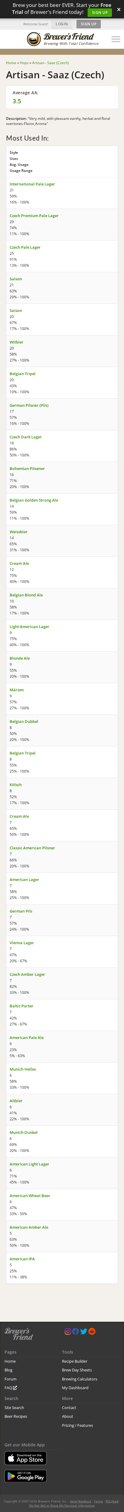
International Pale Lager (32, 184)
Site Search (14, 1407)
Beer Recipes (16, 1416)
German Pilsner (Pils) (29, 405)
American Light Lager (29, 1164)
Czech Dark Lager (26, 437)
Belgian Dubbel (24, 721)
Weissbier (19, 531)
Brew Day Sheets (77, 1370)
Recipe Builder (74, 1361)
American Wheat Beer (30, 1195)
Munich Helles (23, 1069)
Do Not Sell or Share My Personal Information (62, 1505)
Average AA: (26, 92)
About (67, 1416)
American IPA (22, 1259)
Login (62, 23)
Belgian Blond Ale (26, 595)
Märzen (17, 689)
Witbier (16, 342)
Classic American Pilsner (32, 848)
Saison (16, 279)
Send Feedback (80, 1501)
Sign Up (100, 12)
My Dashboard (75, 1387)
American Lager (24, 879)
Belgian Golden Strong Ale (34, 500)
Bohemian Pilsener (27, 468)
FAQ (9, 1387)
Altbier (16, 1100)
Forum (11, 1379)
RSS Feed (112, 1501)
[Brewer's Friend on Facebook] (75, 1332)
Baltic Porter (21, 1006)
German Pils (21, 911)
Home (10, 1361)
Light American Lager (29, 626)
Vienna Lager (22, 942)
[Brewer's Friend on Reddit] (91, 1332)
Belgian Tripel (23, 373)
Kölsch (16, 784)
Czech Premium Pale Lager (34, 215)
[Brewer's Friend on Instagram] (68, 1332)
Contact (69, 1407)
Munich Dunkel (24, 1132)
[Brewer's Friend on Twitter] (83, 1332)
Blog (8, 1370)
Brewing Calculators (79, 1379)
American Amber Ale (29, 1227)
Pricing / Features (77, 1425)
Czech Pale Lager (25, 247)
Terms (98, 1501)
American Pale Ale (27, 1037)
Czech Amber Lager (27, 974)
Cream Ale (19, 563)
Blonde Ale (20, 658)
